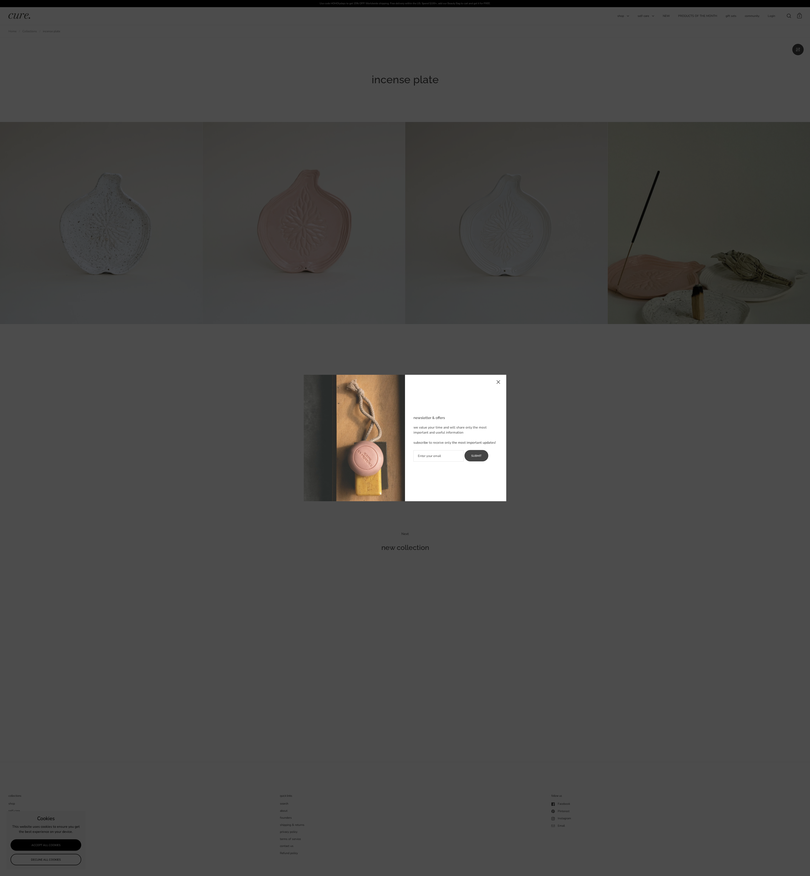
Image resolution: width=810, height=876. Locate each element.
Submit (476, 456)
